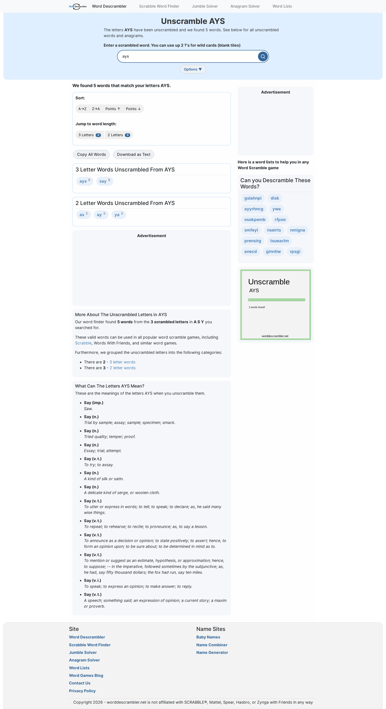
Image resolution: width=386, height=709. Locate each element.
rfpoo (280, 219)
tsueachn (279, 240)
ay (99, 214)
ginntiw (273, 251)
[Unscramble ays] (275, 304)
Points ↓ (133, 108)
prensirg (252, 240)
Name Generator (212, 652)
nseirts (274, 229)
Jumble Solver (205, 6)
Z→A (96, 108)
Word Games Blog (86, 675)
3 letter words (122, 362)
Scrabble (83, 343)
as (82, 214)
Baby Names (208, 637)
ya (117, 214)
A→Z (82, 108)
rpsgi (295, 251)
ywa (277, 208)
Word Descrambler (109, 6)
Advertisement (151, 235)
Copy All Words (91, 154)
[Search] (263, 56)
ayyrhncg (253, 208)
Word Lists (282, 6)
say (103, 181)
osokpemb (255, 219)
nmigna (297, 229)
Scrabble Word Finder (159, 6)
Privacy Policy (82, 690)
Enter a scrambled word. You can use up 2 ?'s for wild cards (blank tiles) (172, 45)
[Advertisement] (151, 272)
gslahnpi (253, 198)
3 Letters (88, 135)
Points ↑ (112, 108)
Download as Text (133, 154)
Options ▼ (193, 69)
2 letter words (123, 367)
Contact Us (79, 683)
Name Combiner (211, 644)
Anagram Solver (245, 6)
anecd (250, 251)
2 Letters (118, 135)
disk (275, 198)
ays (83, 181)
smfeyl (251, 229)
